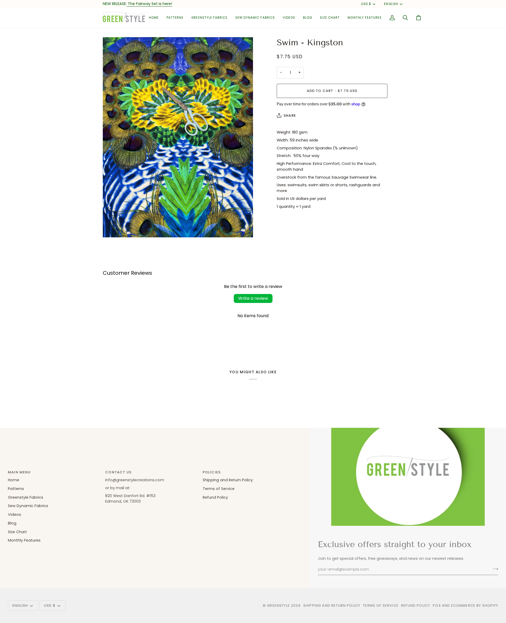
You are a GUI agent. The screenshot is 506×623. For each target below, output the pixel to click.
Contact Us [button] (118, 472)
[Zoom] (112, 227)
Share (290, 115)
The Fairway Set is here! (149, 3)
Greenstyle (278, 605)
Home (13, 480)
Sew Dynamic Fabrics (28, 505)
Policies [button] (212, 472)
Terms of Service (219, 488)
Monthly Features (24, 540)
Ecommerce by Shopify (474, 605)
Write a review (253, 298)
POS (437, 605)
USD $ (366, 4)
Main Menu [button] (19, 472)
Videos (14, 514)
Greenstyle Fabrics (25, 497)
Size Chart (17, 531)
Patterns (16, 488)
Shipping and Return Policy (228, 480)
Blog (12, 523)
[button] (175, 18)
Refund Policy (215, 497)
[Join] (493, 569)
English (391, 4)
